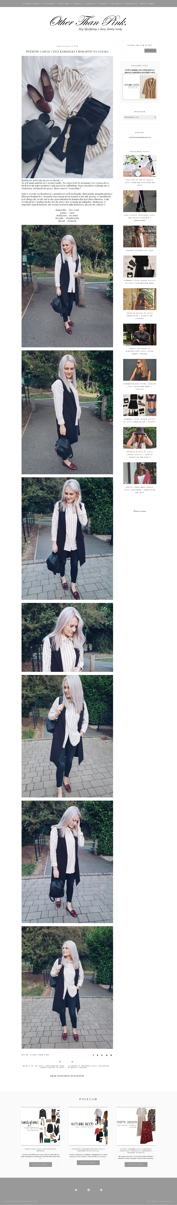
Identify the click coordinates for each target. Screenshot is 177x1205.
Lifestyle (90, 3)
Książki (103, 3)
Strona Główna (31, 3)
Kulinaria (116, 3)
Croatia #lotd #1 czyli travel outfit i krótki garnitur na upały (140, 454)
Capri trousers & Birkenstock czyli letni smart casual (140, 351)
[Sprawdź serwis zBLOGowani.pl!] (140, 511)
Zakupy (77, 3)
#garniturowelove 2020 (139, 250)
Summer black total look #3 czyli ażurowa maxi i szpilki (139, 386)
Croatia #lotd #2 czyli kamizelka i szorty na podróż (140, 315)
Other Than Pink (29, 1201)
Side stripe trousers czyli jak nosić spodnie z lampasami (140, 217)
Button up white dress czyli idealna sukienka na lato (140, 182)
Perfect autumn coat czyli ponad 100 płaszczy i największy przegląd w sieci (140, 71)
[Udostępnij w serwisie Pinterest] (111, 1055)
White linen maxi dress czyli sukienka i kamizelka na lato (139, 489)
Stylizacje (49, 3)
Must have (64, 3)
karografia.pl (167, 1201)
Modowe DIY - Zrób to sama (139, 3)
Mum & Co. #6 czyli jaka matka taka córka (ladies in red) (44, 1066)
